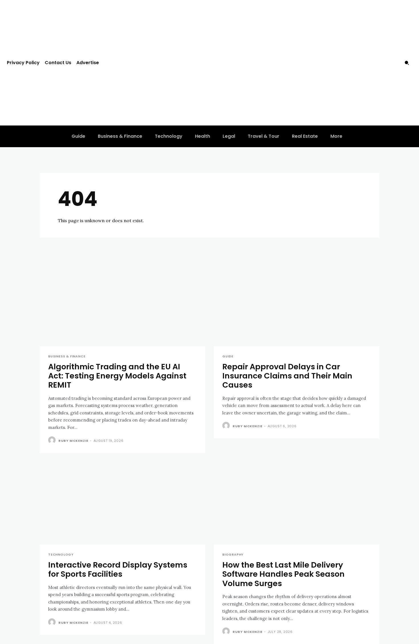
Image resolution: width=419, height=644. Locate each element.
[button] (406, 62)
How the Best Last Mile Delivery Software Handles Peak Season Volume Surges (283, 574)
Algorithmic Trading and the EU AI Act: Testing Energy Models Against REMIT (117, 375)
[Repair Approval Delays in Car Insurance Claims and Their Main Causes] (296, 304)
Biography (232, 554)
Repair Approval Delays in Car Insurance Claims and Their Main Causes (287, 375)
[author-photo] (52, 440)
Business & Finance (66, 356)
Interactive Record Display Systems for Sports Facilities (117, 569)
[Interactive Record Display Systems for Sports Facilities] (122, 502)
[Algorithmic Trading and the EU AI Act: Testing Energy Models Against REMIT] (122, 304)
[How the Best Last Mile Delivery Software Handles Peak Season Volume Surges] (296, 502)
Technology (61, 554)
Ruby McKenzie (73, 440)
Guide (227, 356)
